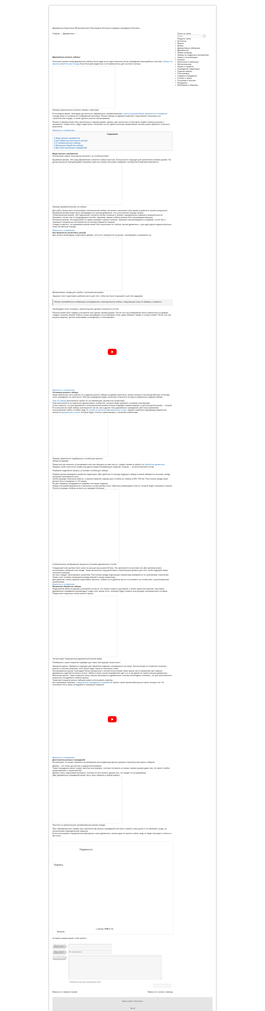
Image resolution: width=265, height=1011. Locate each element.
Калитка (181, 59)
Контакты (136, 28)
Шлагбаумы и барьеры (187, 85)
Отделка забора (184, 71)
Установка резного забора (67, 143)
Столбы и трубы (184, 78)
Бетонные (106, 28)
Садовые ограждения (121, 28)
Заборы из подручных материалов (193, 55)
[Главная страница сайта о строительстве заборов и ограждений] (73, 26)
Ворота (180, 43)
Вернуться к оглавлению (63, 130)
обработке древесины (155, 464)
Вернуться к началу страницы (160, 992)
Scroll (132, 1008)
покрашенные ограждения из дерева (92, 682)
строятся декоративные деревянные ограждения (145, 113)
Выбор (180, 46)
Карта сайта (127, 1001)
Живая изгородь (184, 52)
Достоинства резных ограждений (70, 148)
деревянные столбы (71, 412)
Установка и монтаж (186, 80)
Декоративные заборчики (188, 48)
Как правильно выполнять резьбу (71, 140)
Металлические (82, 28)
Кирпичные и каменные (188, 62)
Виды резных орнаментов (67, 138)
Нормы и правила (185, 66)
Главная (56, 33)
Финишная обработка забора (68, 145)
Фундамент (182, 83)
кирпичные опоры (118, 410)
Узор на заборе (59, 401)
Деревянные (58, 28)
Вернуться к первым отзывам (64, 992)
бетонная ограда (72, 64)
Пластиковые (95, 28)
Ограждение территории (188, 69)
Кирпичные (69, 28)
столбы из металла (97, 410)
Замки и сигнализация (187, 57)
